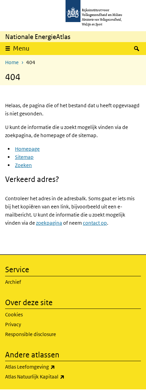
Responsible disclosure (30, 334)
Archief (13, 282)
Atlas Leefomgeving (48, 366)
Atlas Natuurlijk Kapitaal (52, 376)
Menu (21, 48)
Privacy (13, 324)
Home (12, 62)
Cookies (14, 314)
